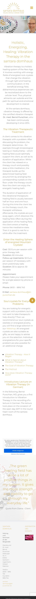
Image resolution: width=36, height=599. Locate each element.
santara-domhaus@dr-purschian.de (8, 584)
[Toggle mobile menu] (31, 7)
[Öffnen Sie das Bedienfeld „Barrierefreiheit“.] (32, 300)
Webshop (11, 328)
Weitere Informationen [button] (18, 454)
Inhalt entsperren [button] (18, 450)
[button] (18, 355)
